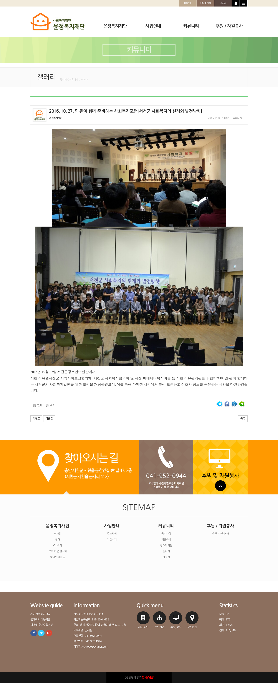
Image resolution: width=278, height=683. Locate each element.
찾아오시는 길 (57, 557)
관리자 (223, 3)
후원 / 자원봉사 (220, 526)
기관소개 (112, 539)
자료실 (166, 557)
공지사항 (166, 533)
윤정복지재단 (57, 526)
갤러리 (166, 551)
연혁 (57, 539)
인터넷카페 (205, 3)
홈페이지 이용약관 (40, 619)
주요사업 (112, 533)
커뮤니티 (166, 526)
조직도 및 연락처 (58, 551)
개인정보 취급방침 (40, 614)
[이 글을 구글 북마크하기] (234, 404)
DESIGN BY (139, 677)
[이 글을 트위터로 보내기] (219, 404)
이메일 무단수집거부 (41, 624)
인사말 (57, 533)
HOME (188, 3)
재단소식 (166, 539)
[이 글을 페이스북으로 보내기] (227, 404)
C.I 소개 (57, 545)
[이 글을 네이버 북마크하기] (241, 404)
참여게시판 (166, 545)
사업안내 (112, 526)
